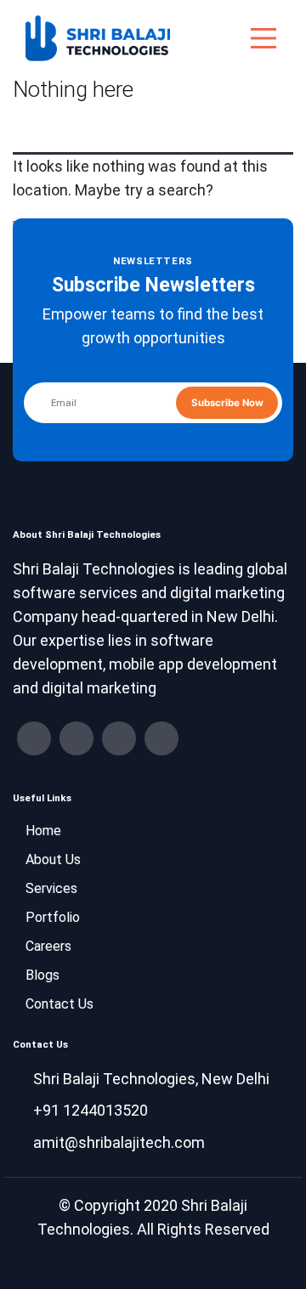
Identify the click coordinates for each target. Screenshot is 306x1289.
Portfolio (53, 917)
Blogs (43, 975)
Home (43, 831)
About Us (53, 859)
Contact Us (60, 1004)
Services (51, 888)
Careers (48, 946)
